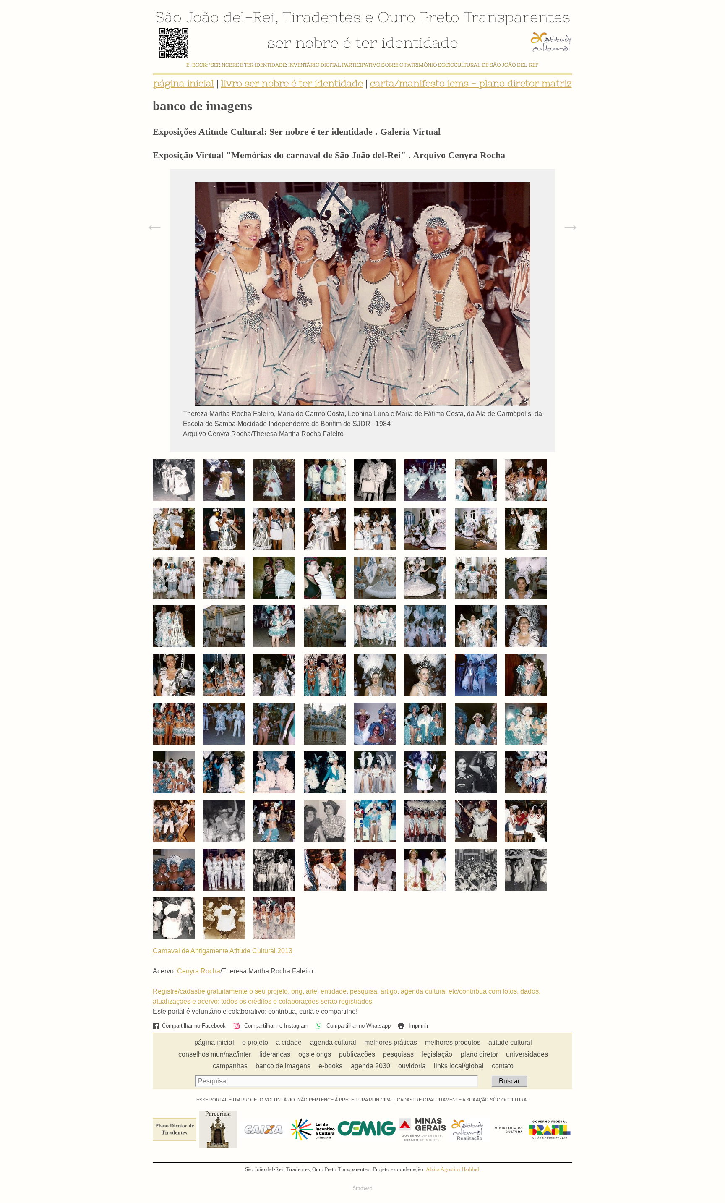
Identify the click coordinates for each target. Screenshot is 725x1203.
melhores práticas (390, 1042)
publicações (357, 1054)
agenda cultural (333, 1042)
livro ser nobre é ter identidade (292, 83)
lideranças (274, 1054)
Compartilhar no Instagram (275, 1026)
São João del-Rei (215, 16)
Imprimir (417, 1026)
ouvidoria (412, 1066)
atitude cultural (510, 1042)
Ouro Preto (418, 16)
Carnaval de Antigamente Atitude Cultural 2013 (222, 951)
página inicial (184, 83)
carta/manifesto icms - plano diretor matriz (471, 83)
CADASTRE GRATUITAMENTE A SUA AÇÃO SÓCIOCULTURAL (463, 1099)
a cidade (289, 1042)
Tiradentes (321, 16)
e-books (330, 1066)
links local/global (459, 1066)
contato (503, 1066)
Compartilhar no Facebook (194, 1026)
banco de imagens (283, 1066)
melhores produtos (452, 1042)
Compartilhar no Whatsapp (357, 1026)
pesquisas (398, 1054)
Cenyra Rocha (198, 971)
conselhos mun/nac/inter (214, 1054)
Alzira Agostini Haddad (452, 1169)
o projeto (255, 1042)
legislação (437, 1054)
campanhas (230, 1066)
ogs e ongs (314, 1054)
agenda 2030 (370, 1066)
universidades (527, 1054)
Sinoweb (363, 1188)
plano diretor (479, 1054)
